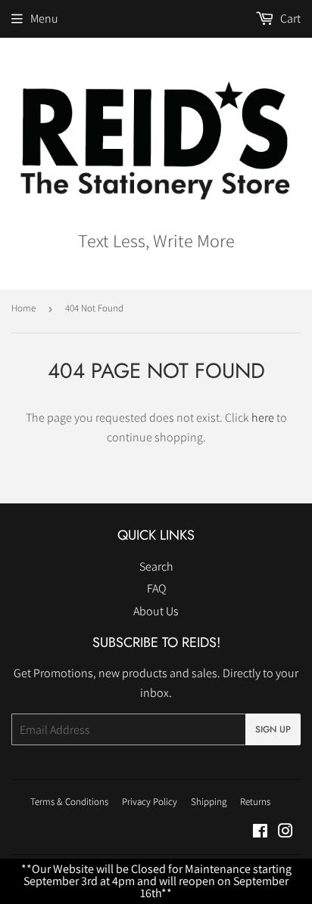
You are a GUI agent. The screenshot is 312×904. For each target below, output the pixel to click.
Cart (289, 18)
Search (156, 566)
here (262, 418)
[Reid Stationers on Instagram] (285, 833)
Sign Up (273, 729)
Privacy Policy (149, 801)
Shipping (208, 801)
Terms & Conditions (69, 801)
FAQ (156, 588)
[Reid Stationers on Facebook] (260, 833)
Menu (44, 18)
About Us (156, 611)
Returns (255, 801)
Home (23, 308)
